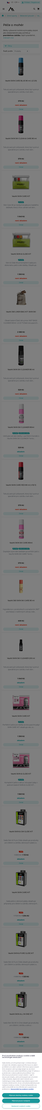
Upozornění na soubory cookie (22, 1089)
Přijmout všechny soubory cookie (21, 1095)
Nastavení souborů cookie (21, 1106)
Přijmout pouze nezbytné (21, 1101)
